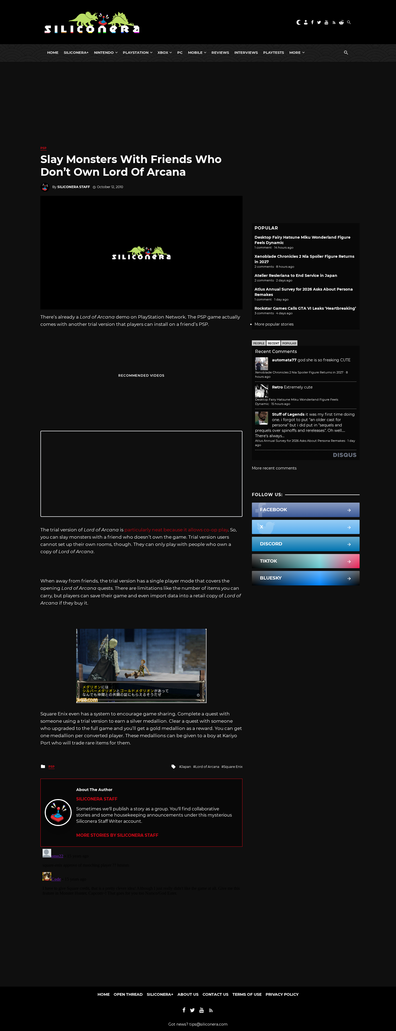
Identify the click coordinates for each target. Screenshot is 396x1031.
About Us (188, 994)
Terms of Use (247, 994)
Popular (289, 343)
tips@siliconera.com (208, 1024)
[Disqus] (141, 914)
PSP (43, 148)
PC (180, 52)
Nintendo (104, 52)
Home (52, 52)
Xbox (163, 52)
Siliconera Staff (73, 187)
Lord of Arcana (207, 767)
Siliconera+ (76, 52)
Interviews (246, 52)
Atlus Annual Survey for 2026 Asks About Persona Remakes (300, 441)
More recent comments (274, 468)
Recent (273, 343)
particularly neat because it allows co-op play (176, 529)
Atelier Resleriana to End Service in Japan (296, 275)
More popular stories (274, 324)
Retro (277, 387)
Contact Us (215, 994)
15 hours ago (280, 404)
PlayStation (135, 52)
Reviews (220, 52)
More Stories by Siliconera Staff (117, 835)
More (295, 52)
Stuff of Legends (288, 414)
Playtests (273, 52)
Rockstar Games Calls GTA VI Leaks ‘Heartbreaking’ (305, 308)
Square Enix (233, 767)
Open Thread (128, 994)
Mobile (195, 52)
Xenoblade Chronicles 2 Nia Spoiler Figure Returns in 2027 (299, 372)
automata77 (284, 360)
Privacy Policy (282, 994)
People (259, 343)
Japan (186, 767)
